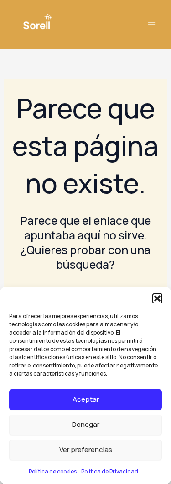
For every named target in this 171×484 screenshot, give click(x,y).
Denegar (85, 424)
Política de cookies (53, 471)
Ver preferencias (85, 449)
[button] (157, 298)
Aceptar (86, 399)
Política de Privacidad (109, 471)
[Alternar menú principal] (151, 24)
